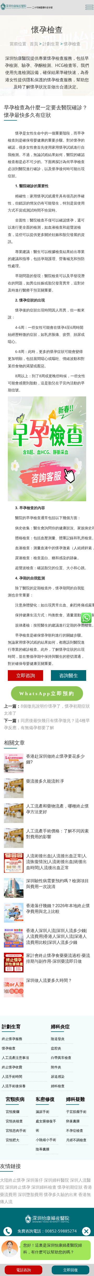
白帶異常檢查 (61, 1057)
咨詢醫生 (68, 675)
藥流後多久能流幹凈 (45, 781)
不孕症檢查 (74, 1130)
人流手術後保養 (14, 1086)
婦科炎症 (60, 1026)
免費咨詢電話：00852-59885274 (47, 1231)
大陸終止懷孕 (12, 1180)
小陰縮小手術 (46, 1139)
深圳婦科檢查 (43, 1187)
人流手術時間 (12, 1076)
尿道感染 (57, 1076)
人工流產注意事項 (15, 1057)
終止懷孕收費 (12, 1067)
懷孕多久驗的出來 (60, 1194)
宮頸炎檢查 (14, 1121)
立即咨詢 (25, 675)
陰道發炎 (57, 1038)
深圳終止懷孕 (17, 1187)
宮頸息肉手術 (16, 1130)
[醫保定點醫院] (33, 6)
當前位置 (18, 44)
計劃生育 (51, 44)
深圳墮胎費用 (30, 1194)
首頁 (34, 44)
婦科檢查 (57, 1086)
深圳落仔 (34, 1180)
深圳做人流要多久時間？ (49, 980)
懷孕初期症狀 (70, 1187)
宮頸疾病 (15, 1099)
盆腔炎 (56, 1048)
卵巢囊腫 (73, 1121)
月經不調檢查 (76, 1140)
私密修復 (45, 1099)
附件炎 (56, 1067)
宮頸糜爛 (12, 1111)
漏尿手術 (42, 1111)
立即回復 (70, 1269)
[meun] (89, 7)
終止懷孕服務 (12, 1038)
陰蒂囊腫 (42, 1149)
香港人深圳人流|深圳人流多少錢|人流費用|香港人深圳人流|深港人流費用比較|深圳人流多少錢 (56, 936)
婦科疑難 (75, 1099)
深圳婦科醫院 (56, 1180)
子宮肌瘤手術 (76, 1111)
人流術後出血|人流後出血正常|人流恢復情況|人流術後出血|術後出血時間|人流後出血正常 (56, 862)
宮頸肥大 (12, 1140)
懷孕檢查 (72, 44)
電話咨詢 (23, 1269)
